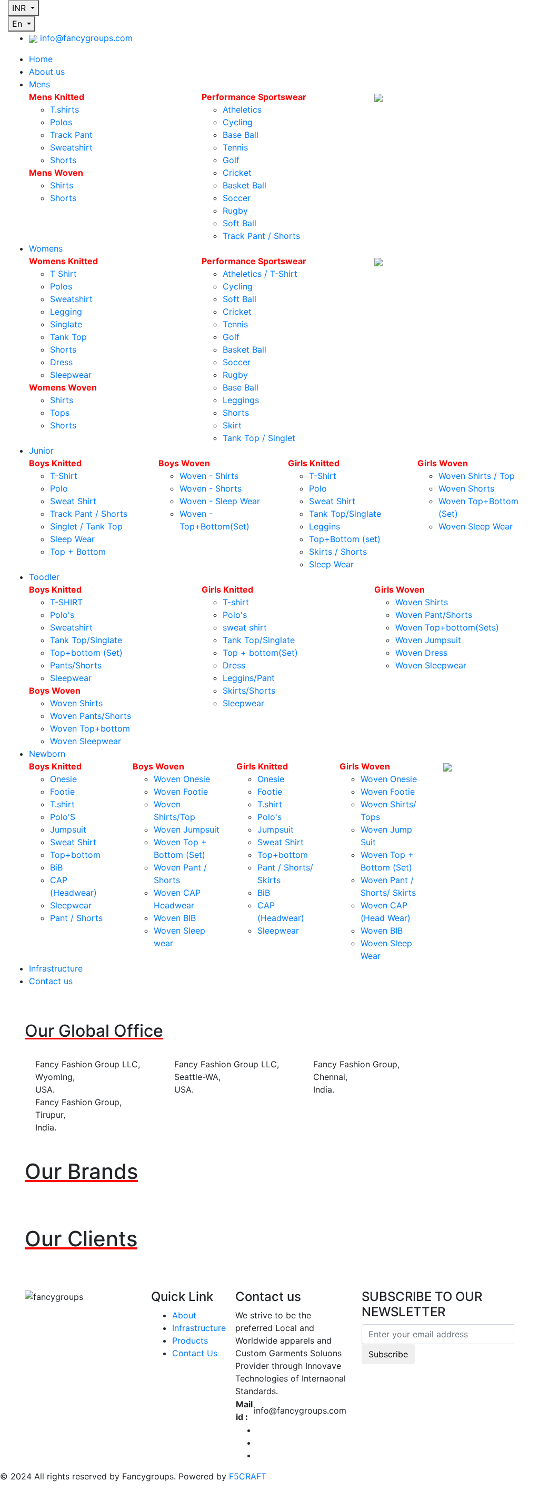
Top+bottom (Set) (86, 652)
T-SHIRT (66, 602)
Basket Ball (244, 185)
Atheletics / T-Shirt (260, 273)
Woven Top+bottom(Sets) (447, 627)
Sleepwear (71, 374)
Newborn (47, 753)
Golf (231, 160)
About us (47, 71)
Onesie (63, 779)
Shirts (61, 185)
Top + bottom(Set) (260, 652)
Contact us (51, 981)
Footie (62, 791)
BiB (56, 867)
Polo (59, 488)
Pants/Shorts (76, 665)
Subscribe (388, 1354)
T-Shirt (63, 476)
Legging (66, 311)
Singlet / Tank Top (86, 526)
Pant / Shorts (76, 918)
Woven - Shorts (210, 488)
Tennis (235, 147)
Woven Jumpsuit (428, 640)
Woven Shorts (466, 488)
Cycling (238, 122)
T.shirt (62, 804)
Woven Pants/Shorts (90, 716)
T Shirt (63, 273)
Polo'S (62, 817)
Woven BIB (175, 918)
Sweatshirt (71, 147)
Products (190, 1340)
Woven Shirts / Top (476, 476)
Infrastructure (56, 968)
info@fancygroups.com (86, 38)
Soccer (237, 198)
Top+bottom (75, 854)
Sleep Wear (72, 539)
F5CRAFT (247, 1476)
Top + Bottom (78, 551)
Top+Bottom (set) (345, 539)
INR (20, 8)
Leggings (241, 400)
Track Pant (71, 134)
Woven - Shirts (208, 476)
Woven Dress (421, 652)
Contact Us (194, 1353)
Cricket (237, 172)
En (18, 23)
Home (41, 59)
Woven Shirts (76, 703)
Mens (39, 84)
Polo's (62, 614)
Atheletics (242, 109)
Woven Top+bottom (90, 728)
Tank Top (68, 337)
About (184, 1315)
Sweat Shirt (73, 501)
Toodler (44, 577)
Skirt (232, 425)
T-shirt (236, 602)
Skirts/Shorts (249, 690)
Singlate (66, 324)
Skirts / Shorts (338, 551)
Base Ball (240, 134)
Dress (61, 362)
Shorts (63, 160)
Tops (59, 412)
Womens (46, 248)
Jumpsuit (68, 829)
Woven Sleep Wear (475, 526)
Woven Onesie (182, 779)
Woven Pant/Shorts (433, 614)
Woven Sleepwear (85, 741)
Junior (41, 450)
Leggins (324, 526)
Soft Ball (239, 223)
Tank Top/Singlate (345, 513)
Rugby (235, 210)
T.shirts (64, 109)
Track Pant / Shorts (261, 236)
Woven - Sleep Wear (219, 501)
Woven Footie (181, 791)
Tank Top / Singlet (259, 438)
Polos (61, 122)
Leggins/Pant (249, 678)
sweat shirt (245, 627)
